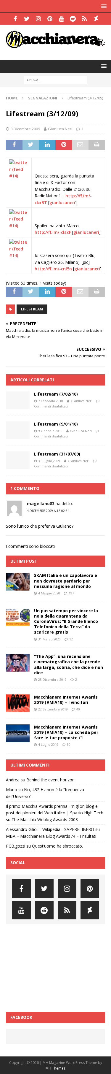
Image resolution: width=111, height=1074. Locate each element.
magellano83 (40, 503)
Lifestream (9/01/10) (56, 424)
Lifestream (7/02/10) (56, 394)
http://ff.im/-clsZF (53, 232)
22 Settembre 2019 (53, 709)
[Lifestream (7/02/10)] (18, 400)
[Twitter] (27, 19)
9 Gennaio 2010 (50, 431)
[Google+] (84, 19)
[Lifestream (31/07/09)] (18, 460)
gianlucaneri (62, 202)
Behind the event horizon (50, 780)
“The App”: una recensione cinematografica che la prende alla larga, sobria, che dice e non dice (68, 664)
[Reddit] (73, 19)
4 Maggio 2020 (49, 593)
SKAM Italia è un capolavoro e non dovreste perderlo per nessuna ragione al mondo (65, 580)
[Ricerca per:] (55, 79)
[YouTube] (61, 19)
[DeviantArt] (96, 19)
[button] (103, 6)
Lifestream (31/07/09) (57, 454)
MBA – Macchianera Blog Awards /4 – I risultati (51, 836)
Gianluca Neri (60, 128)
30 (68, 744)
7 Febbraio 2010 (50, 401)
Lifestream (32, 309)
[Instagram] (38, 19)
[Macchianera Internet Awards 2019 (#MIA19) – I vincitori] (18, 703)
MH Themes (55, 1068)
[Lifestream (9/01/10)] (18, 430)
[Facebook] (15, 19)
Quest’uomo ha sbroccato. (57, 846)
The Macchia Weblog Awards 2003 (45, 819)
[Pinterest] (50, 19)
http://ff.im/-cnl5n (53, 269)
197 (71, 593)
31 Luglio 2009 (49, 461)
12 (71, 639)
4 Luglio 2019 (48, 744)
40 (78, 709)
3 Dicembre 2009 (25, 128)
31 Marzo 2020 (49, 639)
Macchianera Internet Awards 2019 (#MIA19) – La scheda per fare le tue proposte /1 (66, 732)
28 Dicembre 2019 (52, 679)
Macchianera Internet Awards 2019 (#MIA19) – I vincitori (66, 699)
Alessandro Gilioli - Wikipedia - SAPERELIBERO (50, 829)
